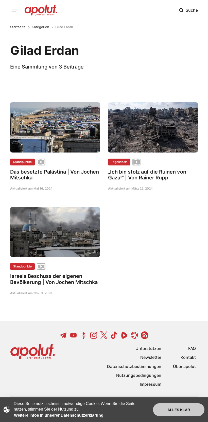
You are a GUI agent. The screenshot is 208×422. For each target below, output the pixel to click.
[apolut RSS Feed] (144, 335)
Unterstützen (148, 348)
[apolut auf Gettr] (84, 335)
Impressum (150, 384)
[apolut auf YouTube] (73, 335)
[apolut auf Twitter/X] (104, 335)
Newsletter (150, 357)
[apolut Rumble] (124, 335)
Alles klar (178, 410)
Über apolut (184, 366)
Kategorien (40, 27)
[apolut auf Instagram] (94, 335)
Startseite (18, 27)
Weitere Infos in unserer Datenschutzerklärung (58, 415)
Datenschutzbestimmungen (134, 366)
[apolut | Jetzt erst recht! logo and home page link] (40, 10)
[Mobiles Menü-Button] (15, 10)
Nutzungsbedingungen (138, 375)
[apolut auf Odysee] (134, 335)
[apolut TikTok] (114, 335)
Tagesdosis (119, 162)
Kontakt (188, 357)
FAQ (192, 348)
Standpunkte (22, 162)
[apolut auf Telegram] (63, 335)
